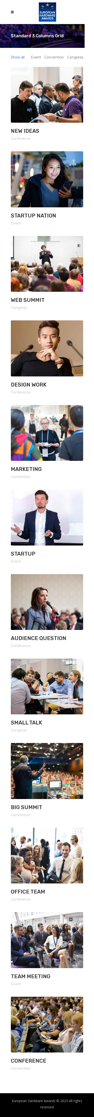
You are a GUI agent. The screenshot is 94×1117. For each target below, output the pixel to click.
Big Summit (26, 807)
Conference (28, 1061)
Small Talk (26, 722)
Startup (23, 554)
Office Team (28, 892)
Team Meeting (30, 976)
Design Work (29, 384)
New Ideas (25, 131)
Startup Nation (33, 215)
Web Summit (28, 300)
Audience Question (38, 638)
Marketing (26, 469)
